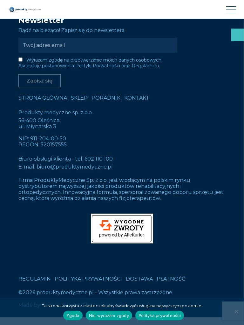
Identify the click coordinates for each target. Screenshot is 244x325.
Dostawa (139, 279)
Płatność (171, 279)
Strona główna (42, 98)
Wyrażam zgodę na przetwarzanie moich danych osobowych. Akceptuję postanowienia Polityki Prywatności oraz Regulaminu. (90, 63)
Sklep (79, 98)
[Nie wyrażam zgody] (236, 311)
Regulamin (34, 279)
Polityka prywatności (88, 279)
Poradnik (106, 98)
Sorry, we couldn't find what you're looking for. (122, 158)
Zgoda (72, 315)
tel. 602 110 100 (94, 159)
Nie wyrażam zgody (109, 315)
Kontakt (136, 98)
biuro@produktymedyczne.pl (75, 167)
